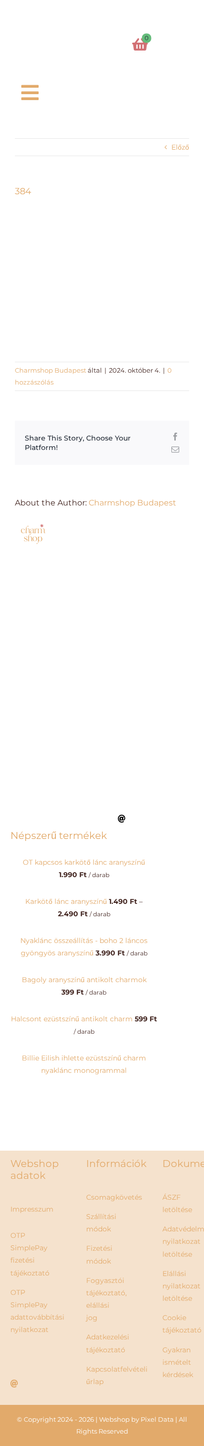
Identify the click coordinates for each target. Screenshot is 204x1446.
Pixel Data (157, 1419)
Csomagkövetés (114, 1197)
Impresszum (31, 1209)
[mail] (122, 819)
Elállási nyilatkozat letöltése (181, 1286)
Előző (180, 147)
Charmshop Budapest (50, 370)
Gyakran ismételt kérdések (177, 1362)
